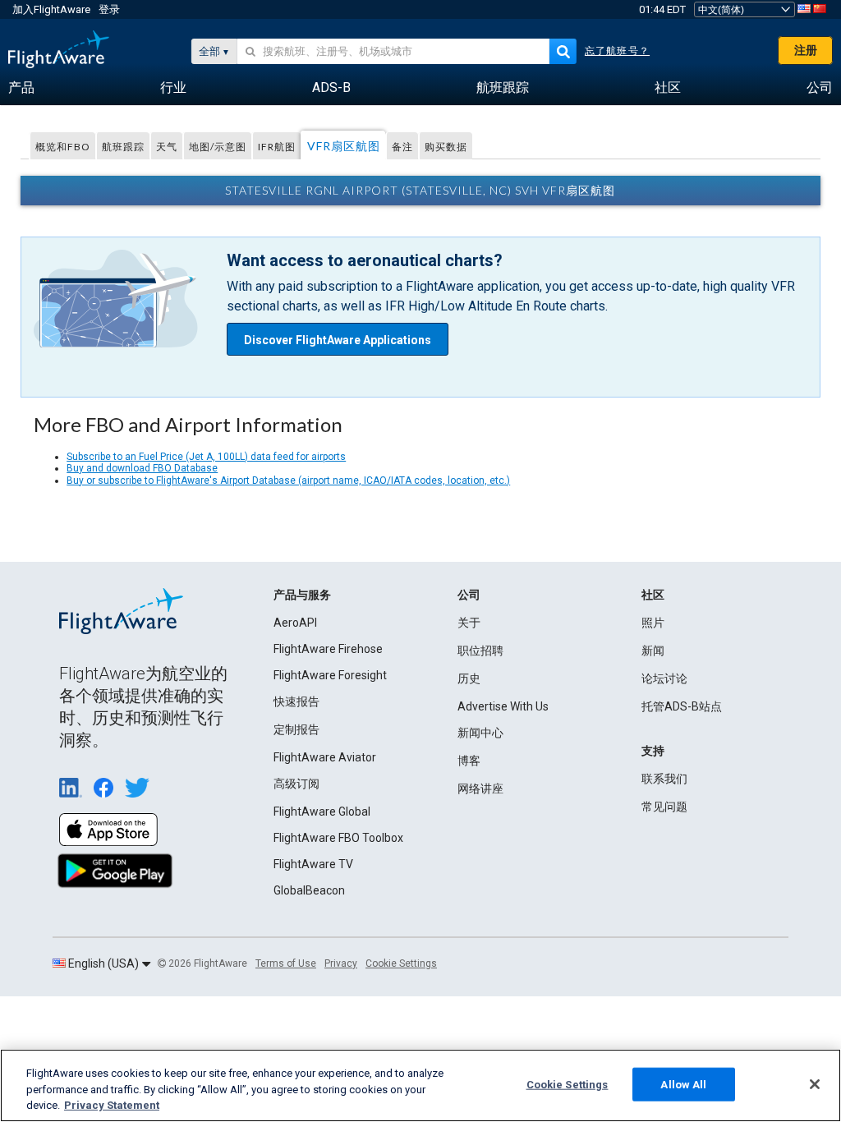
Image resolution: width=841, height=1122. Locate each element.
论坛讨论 (664, 678)
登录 (109, 9)
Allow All (683, 1084)
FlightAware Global (321, 811)
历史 (468, 678)
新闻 (652, 650)
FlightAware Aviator (324, 757)
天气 (166, 146)
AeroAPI (295, 622)
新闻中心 (480, 732)
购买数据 (446, 146)
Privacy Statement (111, 1105)
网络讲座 (480, 788)
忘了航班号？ (617, 51)
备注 (402, 146)
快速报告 (296, 701)
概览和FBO (62, 146)
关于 (468, 622)
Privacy (340, 963)
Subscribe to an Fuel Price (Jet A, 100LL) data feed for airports (206, 456)
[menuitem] (21, 88)
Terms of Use (285, 963)
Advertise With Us (503, 706)
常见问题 (664, 806)
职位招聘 (480, 650)
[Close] (815, 1084)
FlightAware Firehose (328, 648)
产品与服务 (302, 594)
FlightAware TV (313, 864)
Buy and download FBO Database (142, 468)
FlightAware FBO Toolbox (338, 837)
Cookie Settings (401, 963)
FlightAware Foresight (330, 675)
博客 (468, 760)
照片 (652, 622)
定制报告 (296, 729)
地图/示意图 (217, 146)
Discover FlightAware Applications (337, 340)
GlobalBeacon (309, 890)
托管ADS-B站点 (681, 706)
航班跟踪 (123, 146)
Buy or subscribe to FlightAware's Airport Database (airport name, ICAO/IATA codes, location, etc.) (288, 480)
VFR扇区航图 (343, 146)
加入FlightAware (51, 9)
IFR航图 (277, 146)
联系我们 (664, 778)
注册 (805, 50)
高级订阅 (296, 783)
